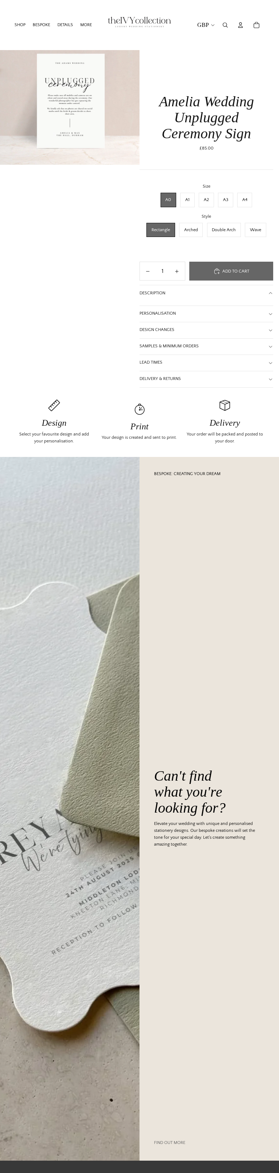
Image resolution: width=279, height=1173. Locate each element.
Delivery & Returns (160, 378)
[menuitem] (86, 25)
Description (152, 293)
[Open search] (225, 25)
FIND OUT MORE (169, 1142)
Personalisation (158, 313)
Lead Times (151, 362)
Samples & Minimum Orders (169, 346)
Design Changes (157, 329)
